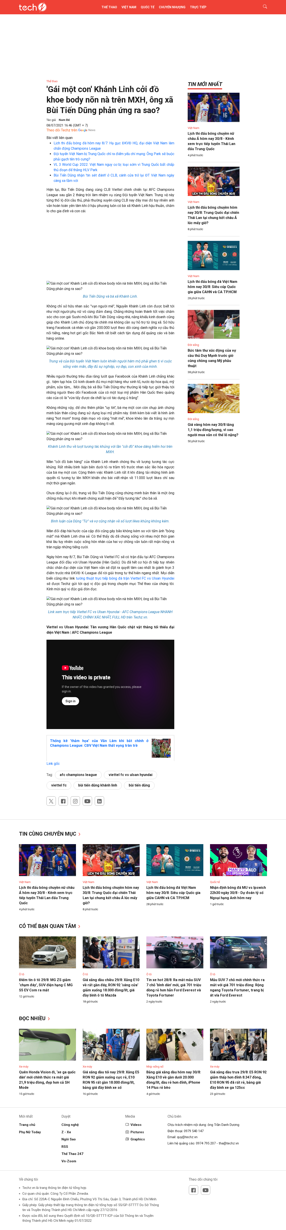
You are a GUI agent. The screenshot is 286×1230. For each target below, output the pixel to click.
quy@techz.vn (187, 1137)
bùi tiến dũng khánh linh (97, 785)
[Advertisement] (110, 249)
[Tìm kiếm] (262, 7)
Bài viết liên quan (59, 138)
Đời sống (193, 345)
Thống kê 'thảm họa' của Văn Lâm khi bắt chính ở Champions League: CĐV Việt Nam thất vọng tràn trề (99, 743)
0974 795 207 (206, 1143)
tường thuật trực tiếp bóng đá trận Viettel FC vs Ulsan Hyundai (125, 578)
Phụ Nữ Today (30, 1132)
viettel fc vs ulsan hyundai (130, 775)
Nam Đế (64, 120)
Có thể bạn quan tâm (48, 926)
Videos (135, 1125)
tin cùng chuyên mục (48, 834)
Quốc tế (147, 7)
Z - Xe (66, 1132)
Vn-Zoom (68, 1161)
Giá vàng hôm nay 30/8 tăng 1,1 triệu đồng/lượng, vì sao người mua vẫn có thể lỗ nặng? (213, 430)
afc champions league (78, 775)
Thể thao (109, 7)
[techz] (33, 7)
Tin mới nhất (205, 84)
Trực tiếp (198, 7)
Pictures (137, 1132)
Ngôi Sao (68, 1139)
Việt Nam (129, 7)
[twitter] (51, 801)
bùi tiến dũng (139, 785)
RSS (64, 1147)
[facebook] (63, 801)
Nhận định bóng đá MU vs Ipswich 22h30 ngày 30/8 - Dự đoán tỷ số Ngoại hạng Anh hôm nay (238, 892)
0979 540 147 (194, 1131)
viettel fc (59, 785)
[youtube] (87, 801)
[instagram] (75, 801)
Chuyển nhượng (172, 7)
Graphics (137, 1139)
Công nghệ (70, 1125)
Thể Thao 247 (72, 1154)
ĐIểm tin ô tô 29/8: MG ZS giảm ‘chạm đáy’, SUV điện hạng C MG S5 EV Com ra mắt (46, 985)
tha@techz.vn (229, 1143)
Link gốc (53, 763)
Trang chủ (27, 1125)
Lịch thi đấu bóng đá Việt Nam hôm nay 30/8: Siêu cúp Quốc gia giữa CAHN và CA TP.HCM (212, 287)
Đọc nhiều (33, 1019)
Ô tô (21, 974)
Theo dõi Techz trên (61, 130)
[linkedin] (99, 801)
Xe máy (23, 1066)
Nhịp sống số (154, 1066)
